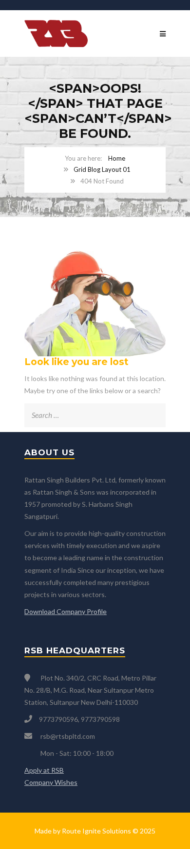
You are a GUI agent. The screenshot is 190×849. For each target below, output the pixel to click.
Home (116, 158)
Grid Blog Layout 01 (102, 169)
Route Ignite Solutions (96, 831)
